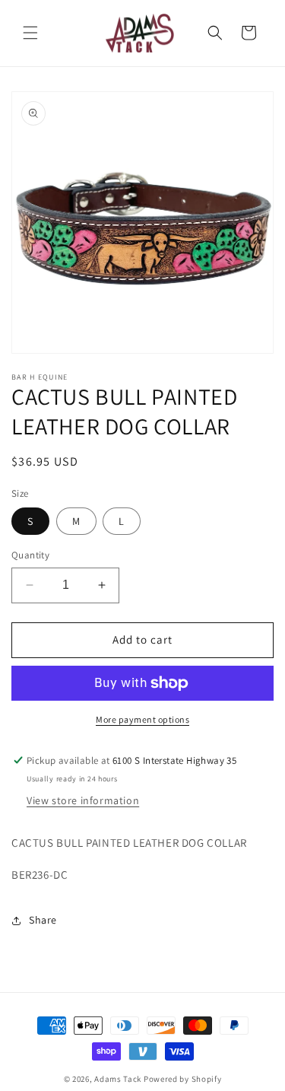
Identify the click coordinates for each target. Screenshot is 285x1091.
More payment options (142, 719)
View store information (83, 800)
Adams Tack (117, 1079)
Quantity (30, 555)
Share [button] (43, 920)
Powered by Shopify (183, 1079)
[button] (30, 32)
